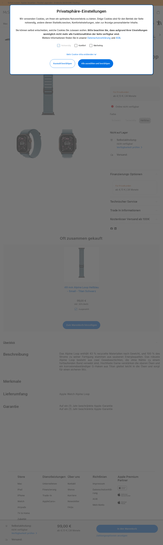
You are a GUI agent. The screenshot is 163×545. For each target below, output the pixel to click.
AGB (118, 38)
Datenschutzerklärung (99, 38)
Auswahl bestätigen (62, 63)
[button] (81, 54)
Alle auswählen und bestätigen (95, 63)
